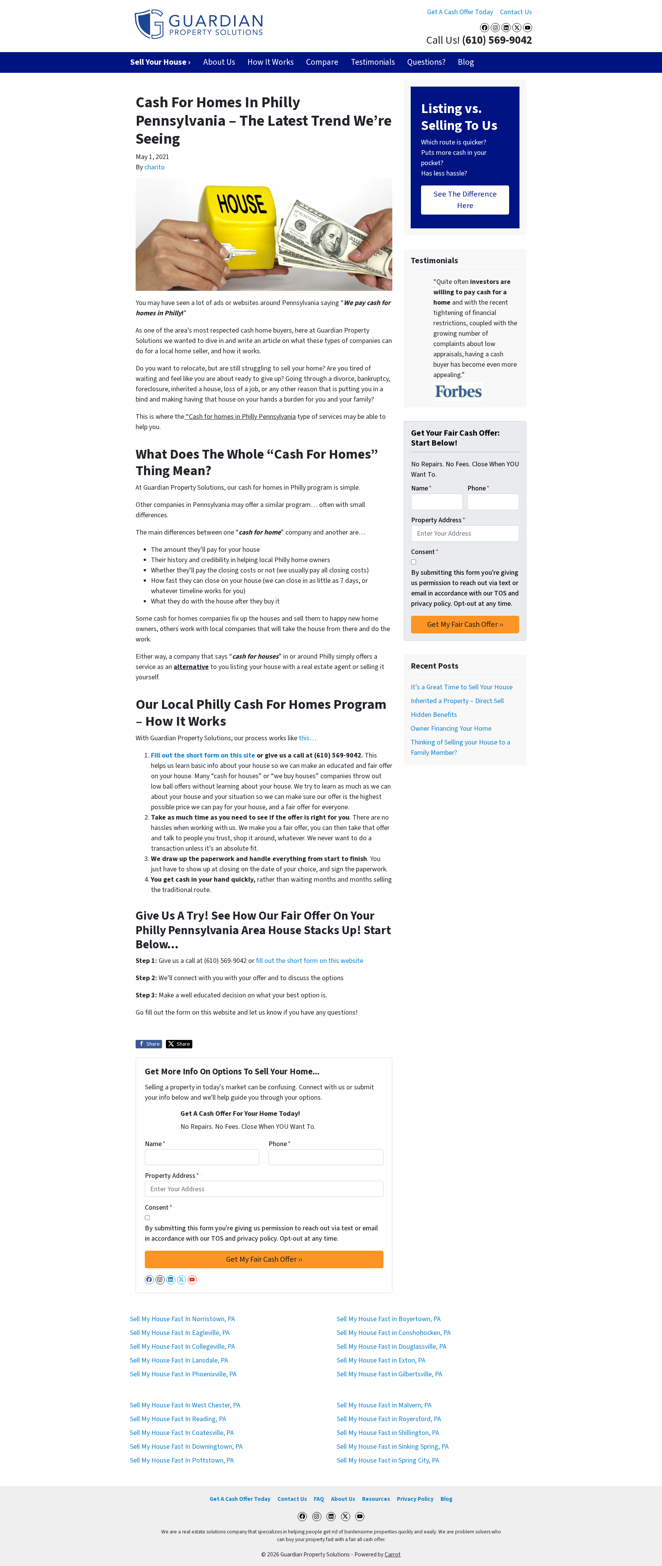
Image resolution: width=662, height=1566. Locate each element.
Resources (376, 1499)
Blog (466, 62)
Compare (322, 62)
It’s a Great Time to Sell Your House (462, 687)
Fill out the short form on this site (203, 755)
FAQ (319, 1499)
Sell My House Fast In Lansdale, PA (179, 1360)
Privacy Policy (415, 1499)
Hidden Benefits (434, 715)
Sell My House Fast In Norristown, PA (182, 1319)
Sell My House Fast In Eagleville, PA (179, 1333)
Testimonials (373, 62)
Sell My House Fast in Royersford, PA (389, 1419)
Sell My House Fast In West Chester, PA (185, 1405)
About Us (219, 62)
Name (155, 1144)
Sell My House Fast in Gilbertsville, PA (389, 1374)
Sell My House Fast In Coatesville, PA (182, 1433)
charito (154, 167)
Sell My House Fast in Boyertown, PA (389, 1319)
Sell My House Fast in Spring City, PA (388, 1460)
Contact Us (516, 12)
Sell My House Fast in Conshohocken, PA (394, 1333)
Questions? (426, 62)
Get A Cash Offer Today (460, 12)
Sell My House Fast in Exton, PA (381, 1360)
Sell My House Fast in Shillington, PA (388, 1433)
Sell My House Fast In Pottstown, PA (182, 1460)
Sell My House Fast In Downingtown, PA (186, 1446)
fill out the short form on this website (309, 961)
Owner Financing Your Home (451, 728)
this (304, 738)
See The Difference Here (465, 200)
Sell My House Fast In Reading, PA (178, 1419)
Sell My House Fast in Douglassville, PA (391, 1346)
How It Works (270, 62)
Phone (280, 1144)
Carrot (393, 1554)
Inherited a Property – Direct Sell (457, 701)
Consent (158, 1207)
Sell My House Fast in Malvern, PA (384, 1405)
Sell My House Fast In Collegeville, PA (182, 1346)
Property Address (172, 1176)
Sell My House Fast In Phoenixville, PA (183, 1374)
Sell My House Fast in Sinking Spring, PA (393, 1446)
